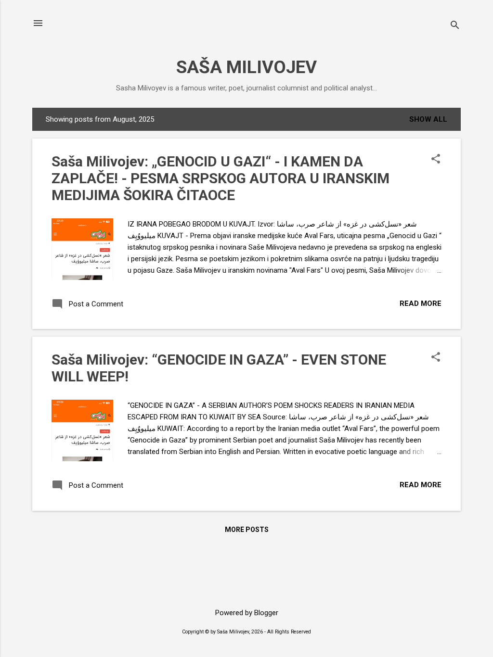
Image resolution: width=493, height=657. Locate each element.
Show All (428, 119)
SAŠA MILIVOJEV (246, 67)
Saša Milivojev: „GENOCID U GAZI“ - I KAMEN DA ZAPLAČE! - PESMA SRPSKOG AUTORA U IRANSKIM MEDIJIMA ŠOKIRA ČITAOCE (220, 178)
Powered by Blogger (246, 612)
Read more (420, 303)
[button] (435, 159)
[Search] (455, 26)
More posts (247, 529)
